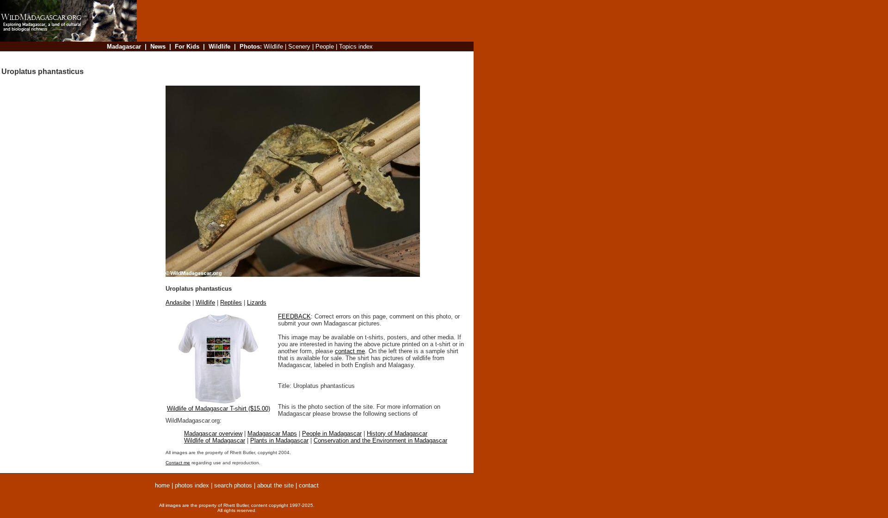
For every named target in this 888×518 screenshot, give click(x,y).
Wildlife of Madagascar (214, 440)
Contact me (178, 462)
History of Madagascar (397, 433)
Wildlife (205, 302)
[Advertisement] (302, 57)
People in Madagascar (332, 433)
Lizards (256, 302)
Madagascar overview (213, 433)
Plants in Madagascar (279, 440)
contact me (350, 351)
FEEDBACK (294, 316)
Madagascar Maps (272, 433)
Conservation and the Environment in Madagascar (380, 440)
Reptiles (231, 302)
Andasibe (178, 302)
